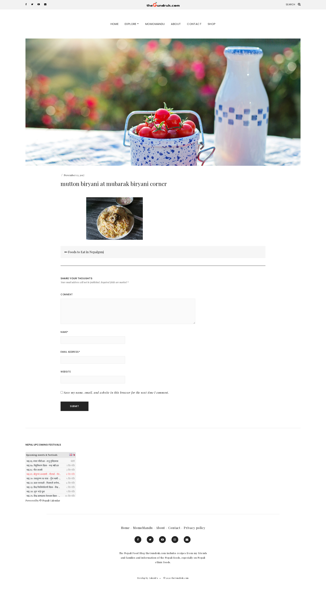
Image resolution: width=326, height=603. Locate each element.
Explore (131, 24)
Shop (212, 24)
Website (66, 371)
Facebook (138, 539)
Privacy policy (194, 528)
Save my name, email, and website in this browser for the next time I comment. (116, 392)
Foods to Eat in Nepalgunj (85, 252)
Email (187, 539)
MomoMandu (143, 528)
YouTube (162, 539)
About (176, 24)
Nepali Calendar (51, 500)
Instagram (174, 539)
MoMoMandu (155, 24)
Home (115, 24)
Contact (194, 24)
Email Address (70, 351)
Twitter (150, 539)
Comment (67, 294)
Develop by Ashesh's (147, 578)
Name (64, 332)
